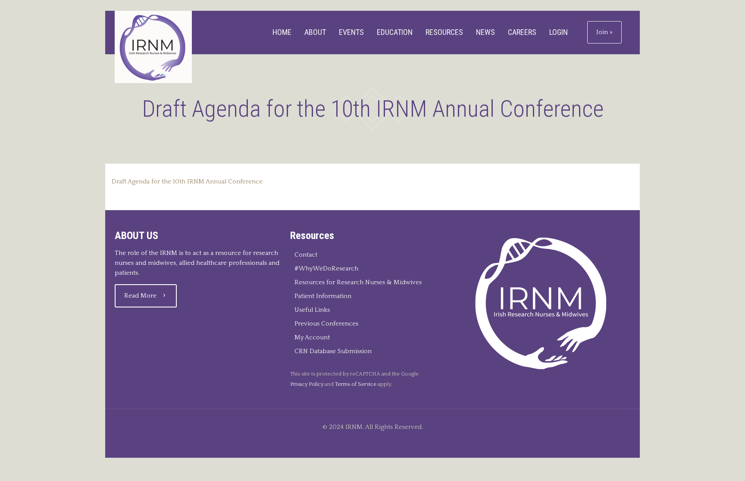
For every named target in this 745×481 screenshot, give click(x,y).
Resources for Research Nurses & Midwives (358, 282)
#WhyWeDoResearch (326, 268)
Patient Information (322, 296)
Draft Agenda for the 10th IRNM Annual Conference (187, 181)
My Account (312, 337)
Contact (305, 254)
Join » (604, 32)
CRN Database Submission (333, 351)
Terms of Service (355, 384)
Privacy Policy (306, 384)
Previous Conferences (326, 323)
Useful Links (312, 309)
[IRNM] (153, 47)
